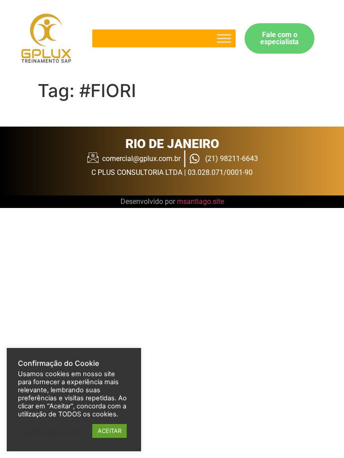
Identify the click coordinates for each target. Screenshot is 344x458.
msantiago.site (200, 201)
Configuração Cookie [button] (53, 431)
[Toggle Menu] (224, 38)
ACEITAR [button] (109, 430)
